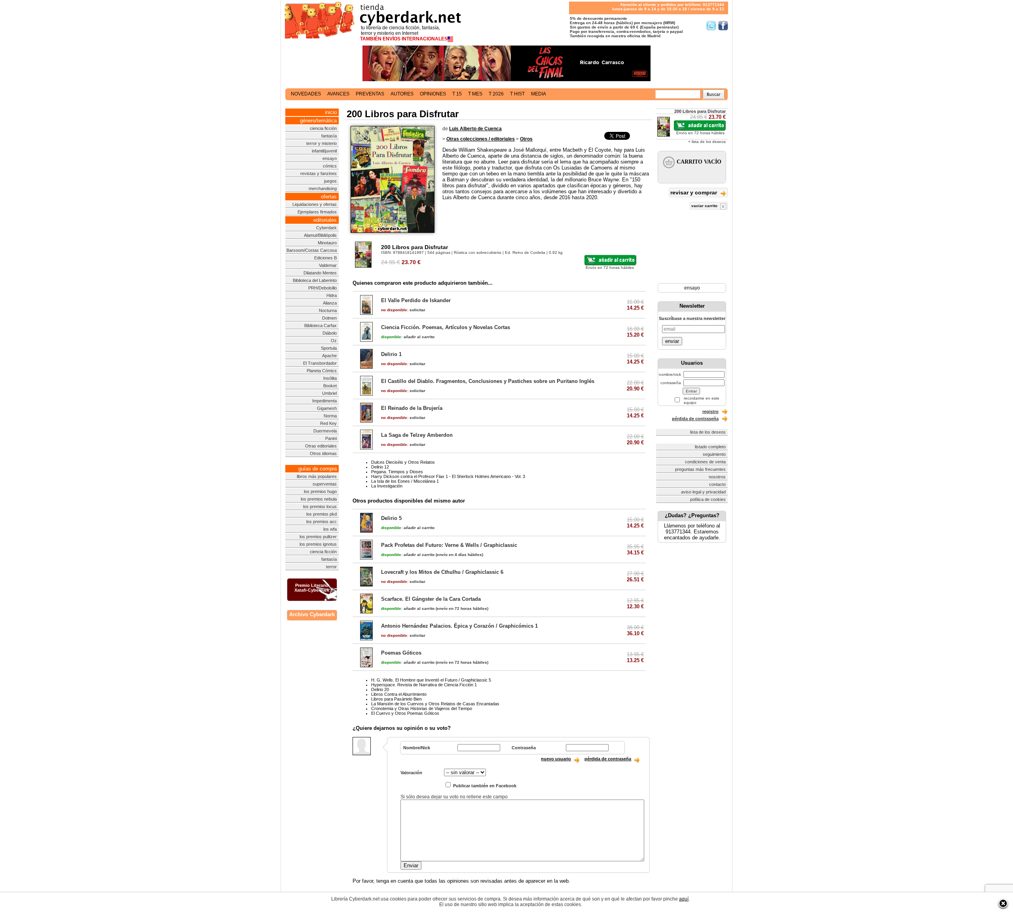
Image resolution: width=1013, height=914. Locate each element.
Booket (330, 385)
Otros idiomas (323, 453)
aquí (684, 899)
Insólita (330, 378)
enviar (672, 341)
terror (331, 566)
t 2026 (496, 94)
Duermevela (325, 430)
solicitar (403, 310)
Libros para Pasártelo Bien (396, 699)
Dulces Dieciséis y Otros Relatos (403, 462)
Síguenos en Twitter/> (711, 25)
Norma (330, 415)
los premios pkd (321, 514)
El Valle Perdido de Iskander (416, 300)
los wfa (330, 529)
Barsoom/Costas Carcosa (311, 250)
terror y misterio (321, 143)
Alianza (330, 303)
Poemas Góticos (401, 653)
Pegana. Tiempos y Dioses (397, 471)
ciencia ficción (323, 128)
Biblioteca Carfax (320, 325)
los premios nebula (319, 499)
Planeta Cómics (322, 370)
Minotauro (327, 242)
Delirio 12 (380, 467)
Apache (329, 355)
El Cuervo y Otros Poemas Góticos (405, 713)
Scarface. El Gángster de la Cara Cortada (431, 599)
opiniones (433, 94)
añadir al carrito (407, 337)
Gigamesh (327, 408)
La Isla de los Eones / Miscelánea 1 (405, 481)
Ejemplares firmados (317, 211)
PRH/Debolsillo (322, 288)
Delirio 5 (391, 518)
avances (338, 94)
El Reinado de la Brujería (411, 408)
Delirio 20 (380, 689)
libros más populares (317, 476)
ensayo (329, 158)
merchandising (323, 188)
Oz (334, 340)
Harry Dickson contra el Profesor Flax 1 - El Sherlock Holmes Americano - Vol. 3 (448, 476)
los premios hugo (320, 491)
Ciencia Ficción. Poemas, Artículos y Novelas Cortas (445, 327)
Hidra (331, 295)
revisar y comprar (694, 192)
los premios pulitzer (318, 536)
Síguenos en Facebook (723, 25)
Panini (331, 438)
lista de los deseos (708, 432)
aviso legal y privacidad (703, 491)
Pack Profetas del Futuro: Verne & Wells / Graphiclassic (449, 545)
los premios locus (320, 506)
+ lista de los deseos (707, 141)
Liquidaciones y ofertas (314, 204)
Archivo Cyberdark (312, 614)
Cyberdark (326, 227)
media (538, 94)
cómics (330, 166)
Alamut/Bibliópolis (320, 235)
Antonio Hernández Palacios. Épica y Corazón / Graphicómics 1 (459, 626)
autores (402, 94)
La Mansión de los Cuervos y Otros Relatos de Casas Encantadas (435, 703)
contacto (717, 484)
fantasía (329, 135)
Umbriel (329, 393)
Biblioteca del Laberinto (315, 280)
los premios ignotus (318, 544)
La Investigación (386, 486)
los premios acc (321, 521)
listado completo (710, 446)
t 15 (457, 94)
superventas (325, 484)
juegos (330, 181)
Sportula (329, 348)
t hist (517, 94)
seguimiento (714, 454)
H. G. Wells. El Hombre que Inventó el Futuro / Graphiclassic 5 (431, 680)
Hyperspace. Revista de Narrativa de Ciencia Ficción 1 (424, 684)
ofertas (329, 197)
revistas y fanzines (318, 173)
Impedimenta (324, 400)
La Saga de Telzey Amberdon (417, 435)
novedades (306, 94)
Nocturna (328, 310)
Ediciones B (325, 257)
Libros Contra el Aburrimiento (399, 694)
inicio (331, 112)
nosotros (717, 476)
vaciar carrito (705, 206)
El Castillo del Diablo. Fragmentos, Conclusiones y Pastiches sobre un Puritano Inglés (487, 381)
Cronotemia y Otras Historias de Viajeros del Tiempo (421, 708)
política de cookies (708, 499)
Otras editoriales (321, 446)
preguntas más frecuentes (700, 469)
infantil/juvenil (324, 151)
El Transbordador (320, 363)
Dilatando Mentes (320, 272)
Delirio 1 (391, 354)
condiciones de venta (705, 461)
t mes (475, 94)
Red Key (328, 423)
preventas (370, 94)
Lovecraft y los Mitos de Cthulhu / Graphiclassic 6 (442, 572)
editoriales (325, 220)
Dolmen (329, 318)
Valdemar (328, 265)
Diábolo (329, 333)
